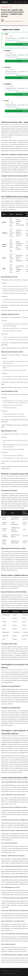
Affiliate (17, 970)
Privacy (20, 2)
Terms (25, 2)
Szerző (15, 2)
